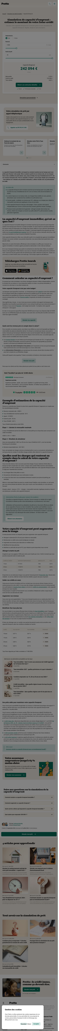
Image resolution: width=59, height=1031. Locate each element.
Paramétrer (23, 1023)
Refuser (29, 1023)
